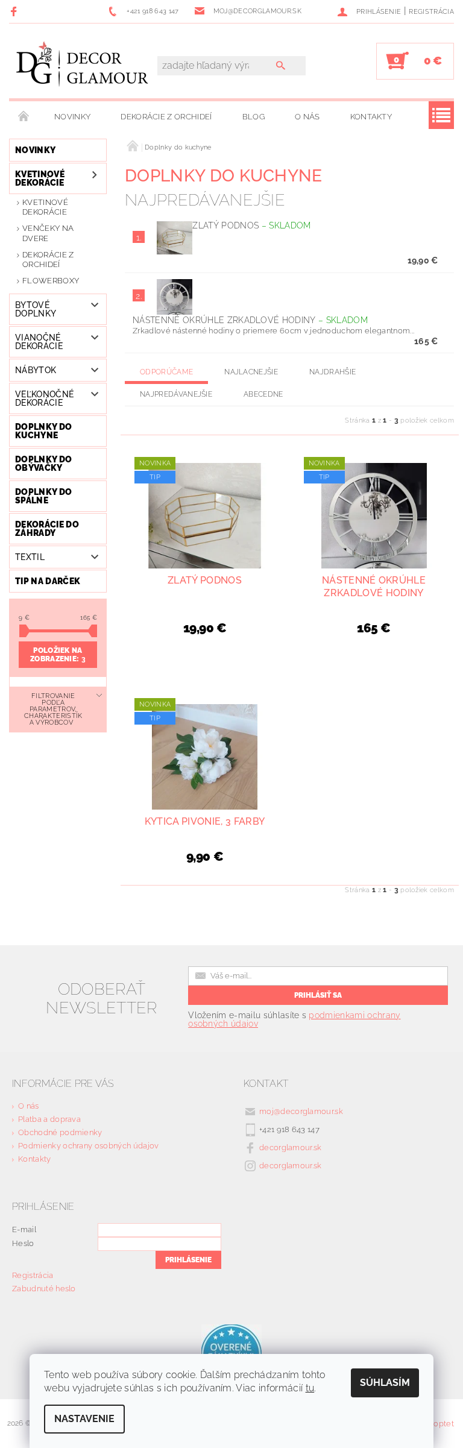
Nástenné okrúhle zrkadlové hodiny (250, 320)
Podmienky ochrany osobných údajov (88, 1145)
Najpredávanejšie (176, 394)
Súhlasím (385, 1382)
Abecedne (263, 394)
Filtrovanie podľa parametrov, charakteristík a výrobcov (53, 709)
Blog (253, 116)
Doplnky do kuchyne (43, 431)
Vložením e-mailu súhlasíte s (294, 1019)
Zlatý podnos (251, 225)
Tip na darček (47, 581)
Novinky (72, 116)
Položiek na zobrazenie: (58, 654)
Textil (30, 557)
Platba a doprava (49, 1119)
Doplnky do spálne (43, 496)
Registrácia (431, 12)
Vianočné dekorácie (39, 342)
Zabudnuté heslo (44, 1288)
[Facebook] (15, 11)
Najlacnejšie (251, 372)
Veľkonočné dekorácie (44, 398)
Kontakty (371, 116)
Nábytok (35, 370)
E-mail (24, 1229)
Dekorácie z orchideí (166, 116)
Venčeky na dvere (48, 233)
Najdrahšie (332, 372)
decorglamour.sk (290, 1147)
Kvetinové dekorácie (40, 178)
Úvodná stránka (24, 117)
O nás (307, 116)
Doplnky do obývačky (43, 464)
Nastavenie (84, 1418)
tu (310, 1388)
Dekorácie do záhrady (47, 529)
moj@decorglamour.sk (301, 1111)
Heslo (23, 1243)
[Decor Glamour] (82, 67)
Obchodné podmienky (60, 1132)
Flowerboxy (50, 280)
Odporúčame (166, 372)
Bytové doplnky (35, 309)
